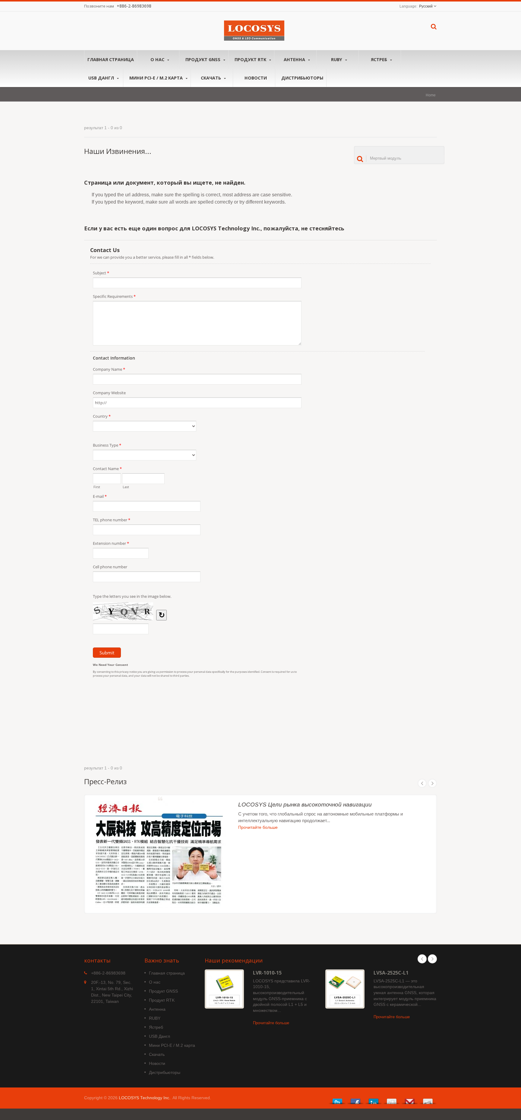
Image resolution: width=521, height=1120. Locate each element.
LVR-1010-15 (267, 972)
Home (431, 95)
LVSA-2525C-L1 (391, 972)
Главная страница (110, 59)
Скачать (211, 78)
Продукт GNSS (203, 59)
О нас (158, 59)
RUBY (337, 59)
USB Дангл (101, 78)
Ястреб (379, 59)
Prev (422, 783)
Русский (426, 6)
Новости (256, 78)
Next (432, 783)
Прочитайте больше (258, 827)
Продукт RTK (251, 59)
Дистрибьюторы (302, 78)
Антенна (295, 59)
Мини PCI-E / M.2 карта (156, 78)
